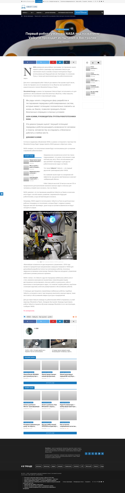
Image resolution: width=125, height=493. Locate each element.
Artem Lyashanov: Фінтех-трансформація (31, 405)
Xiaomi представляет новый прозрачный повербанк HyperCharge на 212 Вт (50, 375)
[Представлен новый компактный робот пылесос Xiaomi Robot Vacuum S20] (26, 161)
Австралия (43, 317)
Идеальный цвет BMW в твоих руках (33, 484)
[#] (93, 1)
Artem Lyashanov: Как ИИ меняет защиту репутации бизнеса (49, 405)
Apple (46, 466)
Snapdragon (97, 466)
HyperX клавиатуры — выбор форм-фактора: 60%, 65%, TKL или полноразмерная (68, 405)
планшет (53, 466)
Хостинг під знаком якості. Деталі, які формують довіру (38, 485)
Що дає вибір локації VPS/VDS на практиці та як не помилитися (50, 425)
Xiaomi (89, 466)
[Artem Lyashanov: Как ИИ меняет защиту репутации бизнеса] (50, 395)
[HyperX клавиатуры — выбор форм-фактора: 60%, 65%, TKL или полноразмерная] (68, 395)
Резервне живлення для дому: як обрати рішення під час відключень (32, 425)
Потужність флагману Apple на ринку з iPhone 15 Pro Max (39, 477)
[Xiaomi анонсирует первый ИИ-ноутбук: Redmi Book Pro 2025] (68, 365)
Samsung (39, 466)
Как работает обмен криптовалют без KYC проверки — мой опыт (41, 479)
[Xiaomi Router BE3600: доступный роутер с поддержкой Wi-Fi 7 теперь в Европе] (32, 365)
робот (50, 317)
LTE (75, 466)
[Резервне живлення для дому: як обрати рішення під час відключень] (32, 415)
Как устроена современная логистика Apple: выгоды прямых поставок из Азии (68, 425)
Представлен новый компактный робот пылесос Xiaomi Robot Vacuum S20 (35, 160)
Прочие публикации (28, 16)
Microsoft (81, 466)
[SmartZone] (29, 6)
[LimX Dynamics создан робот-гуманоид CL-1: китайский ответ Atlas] (26, 179)
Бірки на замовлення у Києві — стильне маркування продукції (40, 480)
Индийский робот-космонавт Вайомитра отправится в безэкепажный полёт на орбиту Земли (35, 172)
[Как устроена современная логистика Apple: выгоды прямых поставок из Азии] (68, 415)
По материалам (29, 311)
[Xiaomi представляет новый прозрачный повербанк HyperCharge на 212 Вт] (50, 365)
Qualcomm (62, 466)
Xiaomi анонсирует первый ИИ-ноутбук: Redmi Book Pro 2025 (67, 375)
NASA (29, 317)
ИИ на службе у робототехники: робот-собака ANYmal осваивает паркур (35, 166)
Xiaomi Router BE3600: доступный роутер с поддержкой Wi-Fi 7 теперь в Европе (31, 375)
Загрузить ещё (50, 382)
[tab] (87, 63)
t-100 (36, 328)
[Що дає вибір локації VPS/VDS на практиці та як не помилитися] (50, 415)
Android (69, 466)
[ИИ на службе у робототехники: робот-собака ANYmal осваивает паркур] (26, 167)
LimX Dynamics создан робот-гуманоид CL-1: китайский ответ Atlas (34, 178)
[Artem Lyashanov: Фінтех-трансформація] (32, 395)
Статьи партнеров (28, 402)
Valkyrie (35, 317)
